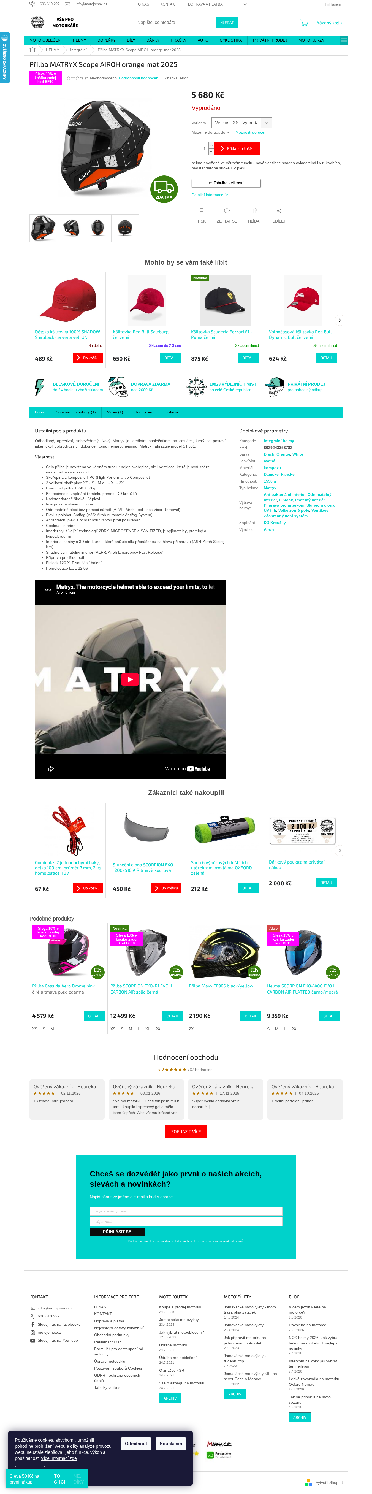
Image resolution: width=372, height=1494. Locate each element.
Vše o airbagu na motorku (181, 1383)
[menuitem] (45, 40)
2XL (159, 1029)
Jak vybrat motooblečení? (181, 1332)
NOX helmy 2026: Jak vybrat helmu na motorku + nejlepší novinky (314, 1342)
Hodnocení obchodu (186, 1056)
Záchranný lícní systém (286, 516)
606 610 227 (49, 1316)
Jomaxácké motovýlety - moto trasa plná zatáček (250, 1309)
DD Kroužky (275, 522)
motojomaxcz (49, 1332)
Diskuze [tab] (171, 412)
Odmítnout (136, 1443)
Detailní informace (207, 195)
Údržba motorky (173, 1345)
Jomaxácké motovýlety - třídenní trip (245, 1358)
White (297, 454)
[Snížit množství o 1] (211, 151)
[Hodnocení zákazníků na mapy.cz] (219, 1449)
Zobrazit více (186, 1131)
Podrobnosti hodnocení (139, 78)
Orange (283, 454)
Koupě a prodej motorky (180, 1307)
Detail (170, 357)
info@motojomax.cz (55, 1308)
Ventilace (319, 510)
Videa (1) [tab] (115, 412)
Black (269, 454)
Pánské (288, 474)
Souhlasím (171, 1443)
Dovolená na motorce (307, 1325)
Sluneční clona (320, 505)
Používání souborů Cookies (118, 1368)
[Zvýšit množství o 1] (211, 145)
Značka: (177, 78)
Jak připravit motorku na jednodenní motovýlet (245, 1340)
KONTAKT (168, 4)
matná (269, 461)
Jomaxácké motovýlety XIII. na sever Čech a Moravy (250, 1376)
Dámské (271, 474)
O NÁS (143, 4)
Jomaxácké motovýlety (179, 1319)
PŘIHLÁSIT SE (117, 1231)
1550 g (270, 481)
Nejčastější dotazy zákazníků (119, 1328)
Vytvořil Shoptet (329, 1482)
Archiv (170, 1398)
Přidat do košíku (241, 148)
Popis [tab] (40, 412)
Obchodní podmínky (111, 1335)
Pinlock (286, 500)
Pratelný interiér (310, 500)
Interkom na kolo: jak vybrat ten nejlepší (313, 1363)
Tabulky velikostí (108, 1387)
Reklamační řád (108, 1342)
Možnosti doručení (251, 132)
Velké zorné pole (293, 510)
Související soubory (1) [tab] (76, 412)
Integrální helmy (279, 441)
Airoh (269, 529)
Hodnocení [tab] (143, 412)
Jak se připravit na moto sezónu (310, 1399)
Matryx (270, 488)
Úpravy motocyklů (109, 1361)
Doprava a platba (205, 4)
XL (147, 1029)
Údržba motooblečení (178, 1357)
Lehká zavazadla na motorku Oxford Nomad (314, 1381)
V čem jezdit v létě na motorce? (307, 1309)
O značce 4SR (171, 1370)
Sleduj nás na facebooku (59, 1324)
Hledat (227, 22)
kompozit (272, 467)
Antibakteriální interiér (284, 494)
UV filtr (270, 510)
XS (34, 1029)
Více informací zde (59, 1458)
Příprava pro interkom (284, 505)
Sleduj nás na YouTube (58, 1340)
